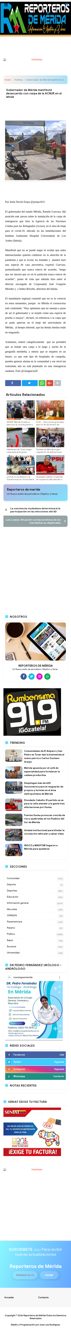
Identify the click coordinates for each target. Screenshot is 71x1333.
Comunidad (13, 878)
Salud (10, 940)
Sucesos (11, 946)
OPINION (12, 915)
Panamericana (14, 921)
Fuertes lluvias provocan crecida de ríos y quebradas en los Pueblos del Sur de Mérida (44, 819)
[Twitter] (31, 676)
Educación (12, 896)
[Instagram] (39, 676)
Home (8, 79)
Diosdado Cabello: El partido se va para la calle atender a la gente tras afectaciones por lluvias (49, 481)
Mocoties (12, 909)
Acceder (9, 1297)
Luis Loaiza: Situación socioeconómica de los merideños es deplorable (33, 521)
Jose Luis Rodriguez (49, 1324)
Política (19, 79)
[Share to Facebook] (13, 383)
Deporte (11, 884)
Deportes (12, 890)
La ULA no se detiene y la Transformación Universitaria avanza (20, 479)
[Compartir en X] (30, 383)
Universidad (13, 952)
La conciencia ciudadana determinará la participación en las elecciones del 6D (35, 510)
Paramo (11, 927)
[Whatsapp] (47, 676)
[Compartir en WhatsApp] (42, 383)
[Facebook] (24, 676)
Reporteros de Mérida (34, 1315)
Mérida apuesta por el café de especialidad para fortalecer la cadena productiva (42, 772)
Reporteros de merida (23, 489)
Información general (17, 903)
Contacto (43, 1297)
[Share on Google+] (49, 383)
